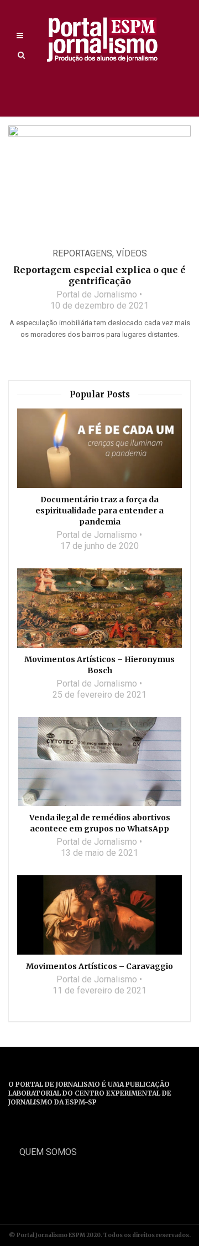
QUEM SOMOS (48, 1152)
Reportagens (82, 253)
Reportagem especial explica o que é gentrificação (99, 275)
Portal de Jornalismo (96, 294)
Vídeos (131, 253)
